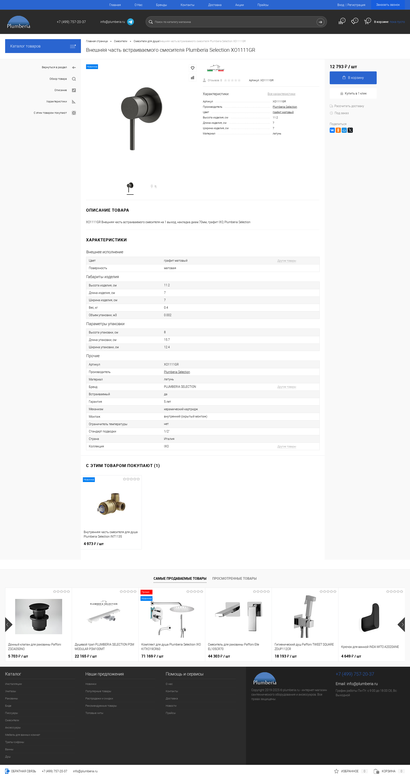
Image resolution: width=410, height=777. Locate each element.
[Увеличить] (142, 118)
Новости (171, 705)
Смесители (12, 720)
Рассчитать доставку (349, 106)
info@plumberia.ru (362, 683)
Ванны (9, 749)
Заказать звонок (388, 4)
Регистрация (356, 5)
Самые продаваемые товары (180, 578)
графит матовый (283, 112)
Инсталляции (13, 684)
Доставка (215, 5)
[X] (350, 130)
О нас (169, 684)
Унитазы (10, 691)
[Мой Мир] (344, 130)
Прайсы (263, 5)
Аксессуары (13, 727)
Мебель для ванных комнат (22, 734)
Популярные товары (98, 691)
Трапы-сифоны (14, 742)
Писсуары (11, 713)
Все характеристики (281, 94)
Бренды (161, 5)
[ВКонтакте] (332, 130)
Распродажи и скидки (99, 698)
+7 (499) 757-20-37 (54, 771)
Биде (8, 705)
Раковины (11, 698)
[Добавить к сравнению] (192, 77)
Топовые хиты (94, 713)
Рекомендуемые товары (101, 705)
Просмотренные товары (234, 578)
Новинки (90, 684)
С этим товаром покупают (50, 112)
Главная (115, 5)
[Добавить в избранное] (192, 68)
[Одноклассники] (338, 130)
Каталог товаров (25, 46)
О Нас (138, 5)
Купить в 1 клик (356, 93)
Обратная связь (23, 771)
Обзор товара (58, 78)
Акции (239, 5)
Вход (340, 5)
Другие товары (286, 260)
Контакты (188, 5)
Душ (7, 756)
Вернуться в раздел (54, 67)
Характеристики (56, 101)
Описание (60, 90)
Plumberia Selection (285, 106)
